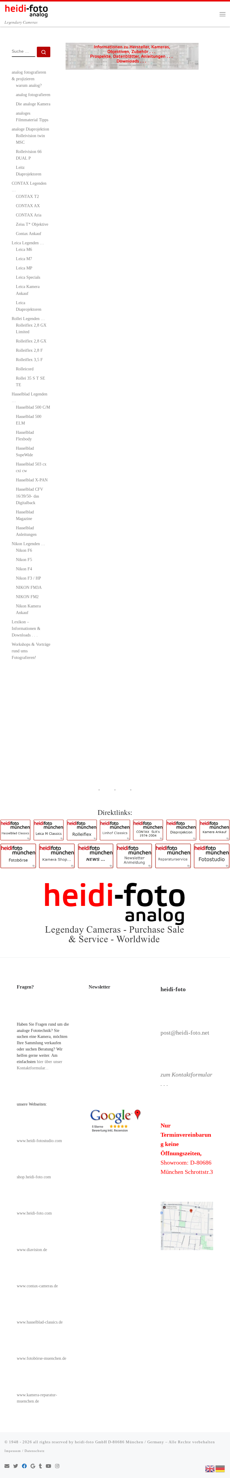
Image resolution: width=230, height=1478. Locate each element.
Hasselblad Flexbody (25, 435)
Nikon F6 (24, 550)
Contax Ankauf (28, 233)
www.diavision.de (32, 1249)
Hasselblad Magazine (25, 515)
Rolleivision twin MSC (30, 139)
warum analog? (29, 85)
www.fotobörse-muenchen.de (41, 1358)
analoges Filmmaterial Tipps (32, 116)
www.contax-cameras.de (37, 1286)
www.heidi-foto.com (34, 1213)
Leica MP (24, 268)
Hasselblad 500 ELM (28, 419)
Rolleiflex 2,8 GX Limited (31, 328)
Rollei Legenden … (28, 318)
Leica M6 (24, 249)
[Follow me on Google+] (33, 1466)
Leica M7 (24, 258)
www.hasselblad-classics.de (40, 1322)
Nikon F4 (24, 568)
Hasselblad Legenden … (29, 397)
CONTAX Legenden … (29, 186)
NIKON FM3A (29, 587)
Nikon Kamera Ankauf (28, 609)
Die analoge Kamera (33, 103)
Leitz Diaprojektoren (28, 170)
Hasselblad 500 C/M (33, 407)
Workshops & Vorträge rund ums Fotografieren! (31, 651)
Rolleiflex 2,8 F (29, 350)
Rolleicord (25, 368)
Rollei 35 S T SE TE (30, 381)
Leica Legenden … (28, 242)
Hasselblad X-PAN (32, 479)
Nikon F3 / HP (28, 578)
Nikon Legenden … (28, 543)
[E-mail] (6, 1466)
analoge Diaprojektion (30, 129)
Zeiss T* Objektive (32, 224)
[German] (220, 1468)
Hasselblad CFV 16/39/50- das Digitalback (29, 496)
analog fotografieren (33, 94)
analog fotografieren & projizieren (29, 75)
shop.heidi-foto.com (34, 1177)
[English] (210, 1468)
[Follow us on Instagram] (57, 1466)
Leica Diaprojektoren (28, 306)
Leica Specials (28, 277)
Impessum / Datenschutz (24, 1451)
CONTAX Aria (28, 215)
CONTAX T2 (27, 196)
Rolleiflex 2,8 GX (31, 341)
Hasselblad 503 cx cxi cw (31, 467)
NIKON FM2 (27, 596)
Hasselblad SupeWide (25, 451)
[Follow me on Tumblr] (40, 1466)
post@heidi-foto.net (185, 1032)
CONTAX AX (28, 205)
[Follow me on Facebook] (24, 1466)
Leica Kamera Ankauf (28, 289)
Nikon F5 (24, 559)
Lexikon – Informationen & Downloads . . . (26, 628)
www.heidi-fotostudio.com (39, 1141)
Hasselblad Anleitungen (26, 531)
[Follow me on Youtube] (48, 1466)
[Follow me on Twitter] (15, 1466)
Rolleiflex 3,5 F (29, 359)
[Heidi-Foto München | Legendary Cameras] (26, 9)
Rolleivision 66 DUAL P (29, 154)
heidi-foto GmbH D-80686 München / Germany (119, 1442)
